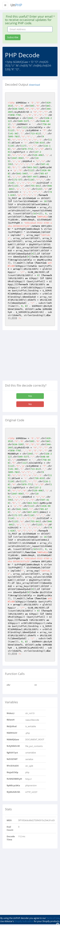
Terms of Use (52, 918)
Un (16, 5)
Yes (30, 396)
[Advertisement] (30, 356)
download (34, 84)
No (30, 404)
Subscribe (12, 37)
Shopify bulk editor (23, 921)
